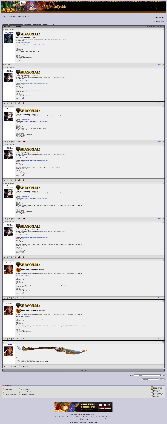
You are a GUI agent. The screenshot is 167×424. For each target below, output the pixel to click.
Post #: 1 (160, 64)
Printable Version (160, 21)
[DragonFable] (27, 24)
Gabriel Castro (9, 32)
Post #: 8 (160, 338)
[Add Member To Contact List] (5, 64)
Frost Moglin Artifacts (25, 42)
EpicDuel (80, 416)
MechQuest (73, 416)
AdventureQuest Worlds (96, 416)
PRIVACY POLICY (83, 419)
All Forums (5, 24)
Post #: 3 (160, 141)
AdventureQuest (58, 416)
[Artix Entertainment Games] (16, 24)
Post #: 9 (160, 366)
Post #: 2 (160, 102)
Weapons (45, 24)
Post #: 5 (160, 218)
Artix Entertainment (108, 416)
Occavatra (9, 263)
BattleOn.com (86, 416)
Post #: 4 (160, 180)
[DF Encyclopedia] (37, 24)
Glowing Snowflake (43, 44)
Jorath (9, 70)
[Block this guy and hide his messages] (10, 64)
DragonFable (66, 416)
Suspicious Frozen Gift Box (30, 44)
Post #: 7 (160, 297)
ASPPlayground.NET (83, 422)
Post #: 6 (160, 257)
